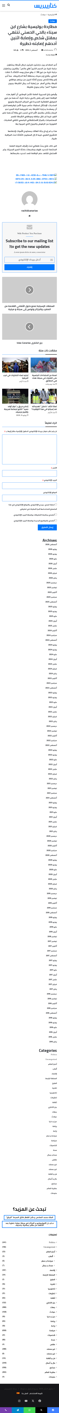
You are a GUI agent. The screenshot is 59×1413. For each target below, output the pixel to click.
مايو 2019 (53, 927)
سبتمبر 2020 (52, 850)
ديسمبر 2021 (52, 783)
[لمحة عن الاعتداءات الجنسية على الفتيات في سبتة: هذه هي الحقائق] (44, 365)
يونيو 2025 (52, 611)
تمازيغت (53, 1097)
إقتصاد (54, 1073)
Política (54, 1054)
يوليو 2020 (52, 860)
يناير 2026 (53, 578)
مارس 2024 (52, 664)
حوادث (43, 14)
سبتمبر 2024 (52, 635)
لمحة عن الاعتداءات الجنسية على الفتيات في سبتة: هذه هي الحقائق (44, 378)
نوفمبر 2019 (52, 898)
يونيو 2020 (52, 865)
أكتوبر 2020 (52, 845)
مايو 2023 (53, 702)
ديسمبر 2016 (52, 994)
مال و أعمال (52, 1179)
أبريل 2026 (53, 563)
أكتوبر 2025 (52, 592)
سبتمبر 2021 (52, 793)
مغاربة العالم (52, 1188)
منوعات (54, 1193)
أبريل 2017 (53, 974)
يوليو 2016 (53, 1018)
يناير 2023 (53, 721)
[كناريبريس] (45, 5)
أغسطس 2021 (51, 798)
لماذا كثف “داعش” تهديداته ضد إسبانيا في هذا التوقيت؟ (44, 408)
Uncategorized (51, 1059)
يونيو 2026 (52, 554)
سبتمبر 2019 (52, 908)
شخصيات (53, 1145)
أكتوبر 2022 (52, 735)
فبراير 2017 (53, 984)
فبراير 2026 (52, 573)
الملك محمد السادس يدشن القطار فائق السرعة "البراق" (29, 1217)
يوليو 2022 (52, 750)
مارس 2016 (53, 1037)
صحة (55, 1150)
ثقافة (54, 1102)
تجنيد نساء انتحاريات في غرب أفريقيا (15, 376)
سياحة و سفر (51, 1136)
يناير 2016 (53, 1041)
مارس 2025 (52, 625)
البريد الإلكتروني (49, 480)
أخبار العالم (52, 1064)
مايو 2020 (53, 869)
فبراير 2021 (52, 826)
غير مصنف (53, 1164)
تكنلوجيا (53, 1093)
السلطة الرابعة (51, 1078)
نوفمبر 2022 (52, 731)
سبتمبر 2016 (52, 1008)
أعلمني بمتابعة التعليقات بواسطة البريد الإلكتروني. (34, 515)
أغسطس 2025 (51, 602)
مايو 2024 (53, 654)
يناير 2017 (53, 989)
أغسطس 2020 (51, 855)
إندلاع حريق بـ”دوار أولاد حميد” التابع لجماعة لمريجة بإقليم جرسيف (16, 409)
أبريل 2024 (53, 659)
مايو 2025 (53, 616)
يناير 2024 (53, 673)
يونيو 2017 (53, 965)
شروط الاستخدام (36, 1393)
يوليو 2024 (52, 645)
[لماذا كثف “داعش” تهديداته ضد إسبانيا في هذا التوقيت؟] (44, 396)
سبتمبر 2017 (52, 951)
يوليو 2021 (53, 802)
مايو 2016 (53, 1027)
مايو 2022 (53, 759)
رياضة (54, 1126)
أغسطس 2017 (51, 955)
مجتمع (54, 1183)
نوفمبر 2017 (52, 941)
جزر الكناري (52, 1107)
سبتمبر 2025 (52, 597)
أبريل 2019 (53, 931)
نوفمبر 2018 (52, 936)
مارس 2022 (52, 769)
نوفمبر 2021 (52, 788)
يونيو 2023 (52, 697)
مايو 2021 (53, 812)
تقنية (54, 1088)
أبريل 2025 (53, 621)
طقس (54, 1159)
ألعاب (55, 1069)
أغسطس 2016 (51, 1013)
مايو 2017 (53, 970)
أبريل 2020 (53, 874)
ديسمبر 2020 (51, 836)
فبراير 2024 (52, 668)
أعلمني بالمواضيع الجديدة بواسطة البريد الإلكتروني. (34, 520)
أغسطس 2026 (51, 544)
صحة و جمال (52, 1155)
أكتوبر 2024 (52, 630)
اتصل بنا (25, 1393)
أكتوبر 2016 (52, 1003)
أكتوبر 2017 (52, 946)
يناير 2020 (53, 888)
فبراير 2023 (52, 716)
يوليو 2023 (52, 692)
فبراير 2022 (52, 774)
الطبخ (54, 1083)
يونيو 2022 (52, 755)
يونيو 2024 (52, 649)
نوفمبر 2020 (52, 841)
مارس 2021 (53, 821)
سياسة (54, 1140)
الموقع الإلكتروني (50, 492)
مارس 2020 (52, 879)
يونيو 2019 (53, 922)
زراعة (55, 1131)
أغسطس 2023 (51, 688)
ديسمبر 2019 (52, 893)
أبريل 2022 (53, 764)
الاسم (54, 468)
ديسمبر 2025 (51, 582)
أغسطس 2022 (51, 745)
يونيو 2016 (53, 1022)
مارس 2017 (53, 979)
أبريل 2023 (53, 707)
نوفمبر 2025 (52, 587)
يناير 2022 (53, 778)
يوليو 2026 (52, 549)
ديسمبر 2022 (51, 726)
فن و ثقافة (52, 1174)
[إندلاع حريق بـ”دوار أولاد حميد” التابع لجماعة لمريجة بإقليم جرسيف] (15, 396)
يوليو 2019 (53, 917)
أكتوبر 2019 (52, 903)
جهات (54, 1112)
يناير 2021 (53, 831)
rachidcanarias (48, 50)
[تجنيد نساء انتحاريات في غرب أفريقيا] (15, 365)
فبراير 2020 (52, 884)
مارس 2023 (52, 712)
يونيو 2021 (53, 807)
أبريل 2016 (53, 1032)
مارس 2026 (52, 568)
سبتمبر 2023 (52, 683)
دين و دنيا (53, 1121)
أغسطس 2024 (51, 640)
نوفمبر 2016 (52, 998)
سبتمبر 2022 (52, 740)
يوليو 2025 (52, 606)
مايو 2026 (53, 559)
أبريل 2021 (53, 817)
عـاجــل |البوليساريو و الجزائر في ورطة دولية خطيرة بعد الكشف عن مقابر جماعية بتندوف (29, 1224)
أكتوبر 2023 (52, 678)
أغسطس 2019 (51, 912)
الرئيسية (51, 14)
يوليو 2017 (53, 960)
